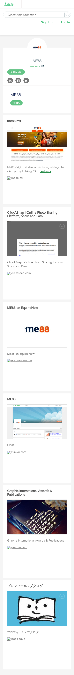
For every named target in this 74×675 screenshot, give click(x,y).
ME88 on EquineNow (22, 307)
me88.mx (14, 121)
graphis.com (19, 547)
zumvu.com (18, 452)
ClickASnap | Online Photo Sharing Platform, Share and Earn (32, 214)
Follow (16, 102)
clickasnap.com (21, 273)
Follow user (16, 72)
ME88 (11, 399)
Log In (65, 22)
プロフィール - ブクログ (25, 586)
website (35, 66)
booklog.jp (18, 639)
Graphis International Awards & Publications (29, 493)
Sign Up (47, 22)
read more (45, 171)
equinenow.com (21, 360)
